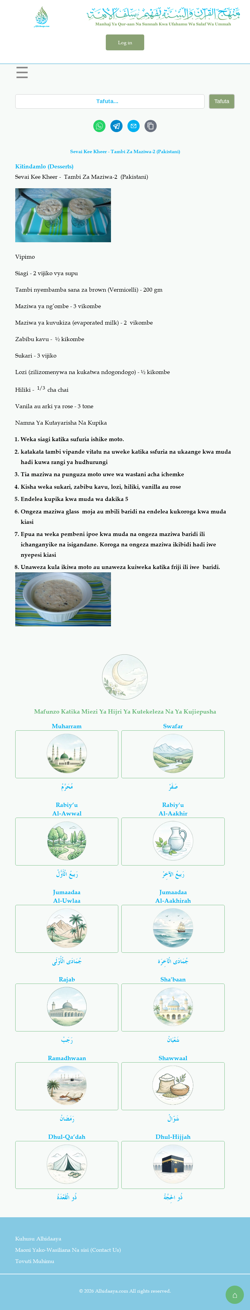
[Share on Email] (133, 126)
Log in (125, 42)
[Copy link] (151, 126)
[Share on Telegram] (116, 126)
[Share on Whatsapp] (99, 126)
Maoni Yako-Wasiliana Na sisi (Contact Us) (68, 1250)
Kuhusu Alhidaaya (38, 1238)
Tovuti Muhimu (34, 1261)
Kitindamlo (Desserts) (44, 166)
